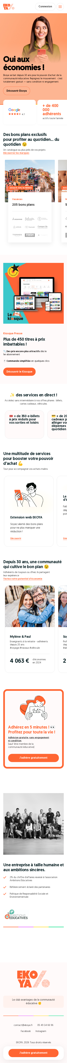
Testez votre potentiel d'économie (22, 579)
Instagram (41, 1031)
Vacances (17, 199)
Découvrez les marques (16, 153)
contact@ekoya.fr (23, 1025)
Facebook (26, 1031)
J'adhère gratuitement (33, 1053)
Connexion (45, 6)
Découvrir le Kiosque (19, 372)
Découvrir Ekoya (17, 91)
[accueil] (8, 7)
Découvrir (15, 538)
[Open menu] (60, 6)
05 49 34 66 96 (45, 1025)
